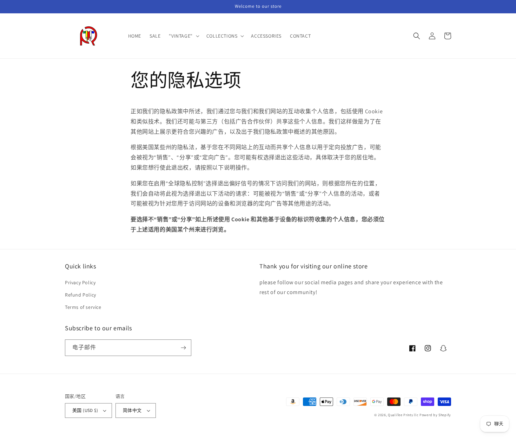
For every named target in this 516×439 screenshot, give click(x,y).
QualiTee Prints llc (403, 415)
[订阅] (183, 347)
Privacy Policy (80, 282)
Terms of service (83, 307)
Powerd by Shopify (435, 415)
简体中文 (132, 410)
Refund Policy (80, 295)
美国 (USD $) (85, 410)
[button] (183, 35)
